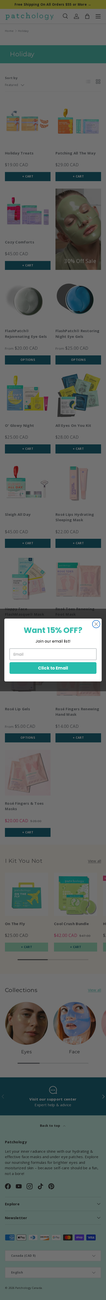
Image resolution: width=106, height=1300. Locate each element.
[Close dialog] (96, 624)
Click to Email (53, 668)
